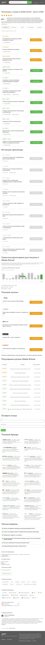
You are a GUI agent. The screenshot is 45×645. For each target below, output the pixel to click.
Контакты (34, 640)
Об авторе (3, 624)
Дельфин (17, 581)
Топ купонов (41, 2)
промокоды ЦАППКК (32, 492)
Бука (12, 581)
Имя (1, 419)
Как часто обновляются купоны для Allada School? (16, 542)
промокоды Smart (15, 517)
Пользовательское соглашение (25, 640)
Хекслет (11, 584)
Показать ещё (4, 24)
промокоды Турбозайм (7, 451)
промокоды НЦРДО (28, 468)
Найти (29, 2)
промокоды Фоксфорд (16, 442)
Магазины (36, 2)
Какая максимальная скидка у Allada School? (15, 546)
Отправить (3, 430)
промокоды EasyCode (11, 508)
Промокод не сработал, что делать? (13, 535)
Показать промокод (35, 39)
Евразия (23, 581)
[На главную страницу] (4, 3)
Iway (28, 581)
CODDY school (19, 584)
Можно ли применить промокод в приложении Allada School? (19, 528)
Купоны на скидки (5, 628)
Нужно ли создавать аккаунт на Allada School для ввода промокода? (21, 531)
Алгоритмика (5, 584)
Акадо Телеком (5, 581)
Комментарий (3, 424)
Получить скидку (36, 70)
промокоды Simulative (28, 484)
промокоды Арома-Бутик (29, 460)
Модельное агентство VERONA (30, 584)
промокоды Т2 (31, 449)
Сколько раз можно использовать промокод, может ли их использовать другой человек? (22, 539)
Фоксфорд (34, 581)
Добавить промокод (6, 573)
